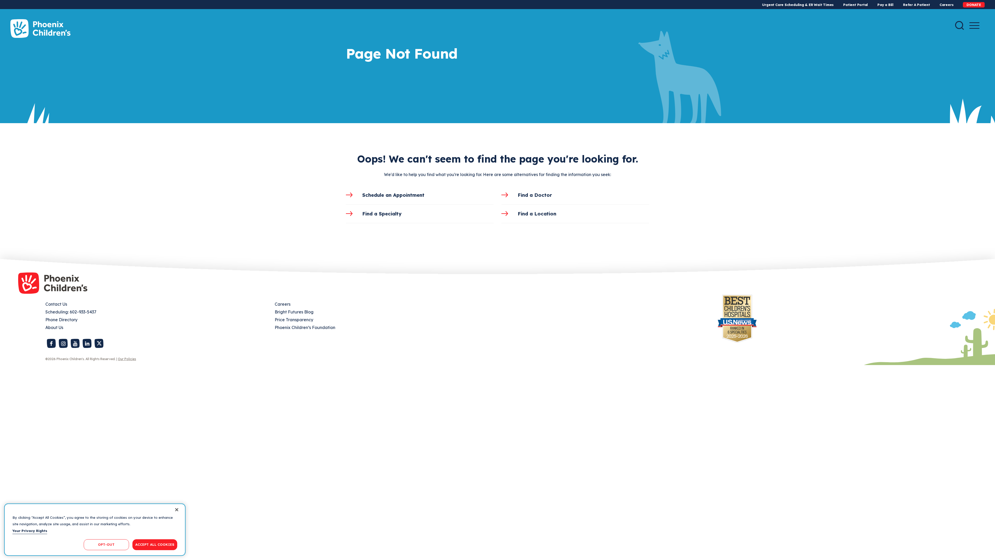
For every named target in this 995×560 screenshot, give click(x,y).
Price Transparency (294, 319)
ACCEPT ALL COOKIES (154, 544)
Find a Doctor (535, 195)
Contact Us (56, 304)
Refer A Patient (916, 5)
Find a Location (537, 214)
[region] (95, 529)
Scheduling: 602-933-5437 (70, 311)
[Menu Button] (974, 25)
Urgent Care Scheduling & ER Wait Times (798, 5)
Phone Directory (61, 319)
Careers (946, 5)
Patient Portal (855, 5)
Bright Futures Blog (294, 311)
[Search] (959, 25)
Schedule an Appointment (393, 195)
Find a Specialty (382, 214)
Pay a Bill (885, 5)
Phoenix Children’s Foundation (305, 327)
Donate (973, 5)
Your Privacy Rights (29, 531)
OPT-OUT (106, 544)
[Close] (176, 509)
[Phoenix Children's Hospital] (40, 28)
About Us (54, 327)
